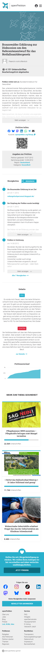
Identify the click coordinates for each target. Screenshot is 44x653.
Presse (4, 622)
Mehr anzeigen (20, 120)
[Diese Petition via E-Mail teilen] (33, 131)
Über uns (5, 614)
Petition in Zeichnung (15, 240)
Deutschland (25, 163)
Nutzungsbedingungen (32, 637)
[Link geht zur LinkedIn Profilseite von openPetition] (38, 587)
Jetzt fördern (22, 570)
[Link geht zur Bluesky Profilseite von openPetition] (16, 593)
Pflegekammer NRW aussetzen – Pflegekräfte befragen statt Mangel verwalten (21, 433)
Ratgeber (5, 634)
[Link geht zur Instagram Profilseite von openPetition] (16, 587)
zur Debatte (20, 354)
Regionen (5, 644)
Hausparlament (30, 622)
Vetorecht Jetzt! (30, 627)
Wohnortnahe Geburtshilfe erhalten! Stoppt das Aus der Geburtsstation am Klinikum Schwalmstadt (21, 529)
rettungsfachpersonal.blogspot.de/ (20, 196)
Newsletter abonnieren (22, 604)
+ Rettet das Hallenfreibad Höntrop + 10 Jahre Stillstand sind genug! (21, 481)
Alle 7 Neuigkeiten (19, 275)
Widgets (27, 617)
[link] (40, 6)
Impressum (28, 642)
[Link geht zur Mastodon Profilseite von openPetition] (5, 593)
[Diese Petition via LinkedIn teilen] (21, 131)
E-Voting (27, 624)
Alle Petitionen (7, 637)
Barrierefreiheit (29, 644)
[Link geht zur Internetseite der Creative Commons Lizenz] (3, 651)
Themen (5, 642)
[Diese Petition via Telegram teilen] (29, 131)
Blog (4, 619)
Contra (22, 328)
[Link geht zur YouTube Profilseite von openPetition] (27, 593)
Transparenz (29, 634)
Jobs (4, 617)
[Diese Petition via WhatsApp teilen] (25, 131)
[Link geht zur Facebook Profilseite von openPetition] (5, 587)
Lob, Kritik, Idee (8, 624)
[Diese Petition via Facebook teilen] (9, 131)
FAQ (25, 614)
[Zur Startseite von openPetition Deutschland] (14, 5)
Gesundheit (26, 165)
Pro (22, 295)
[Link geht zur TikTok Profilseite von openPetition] (27, 587)
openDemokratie (30, 619)
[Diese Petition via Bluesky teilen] (13, 131)
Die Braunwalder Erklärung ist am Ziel (21, 189)
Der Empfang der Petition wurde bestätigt (23, 203)
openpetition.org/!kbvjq (24, 135)
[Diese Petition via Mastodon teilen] (17, 131)
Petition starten (8, 639)
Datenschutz (29, 639)
